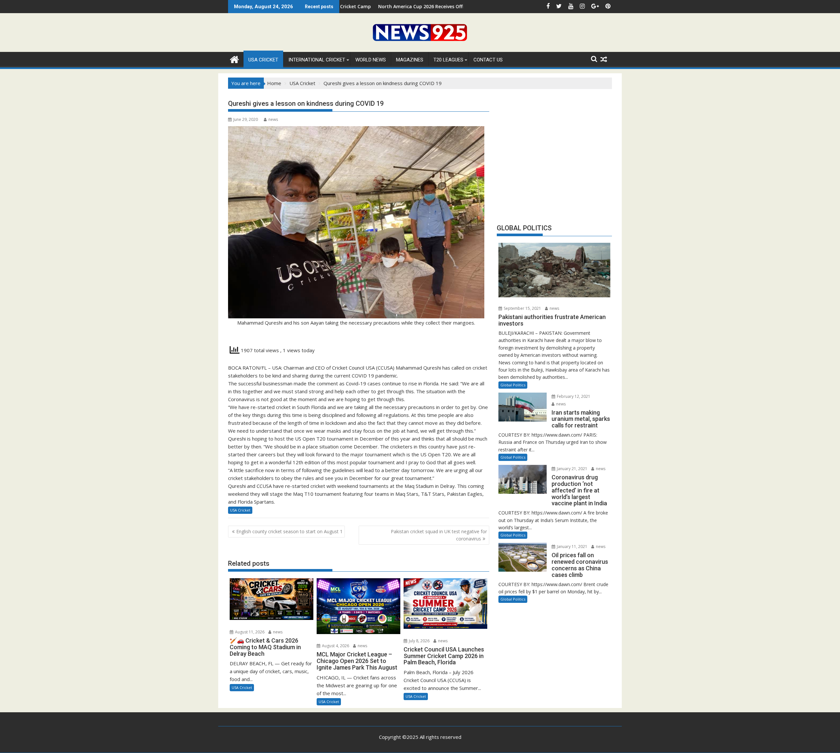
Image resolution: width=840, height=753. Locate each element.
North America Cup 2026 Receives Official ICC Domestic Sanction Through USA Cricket (428, 6)
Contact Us (488, 60)
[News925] (234, 58)
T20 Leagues (448, 60)
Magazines (409, 60)
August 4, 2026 (335, 646)
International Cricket (316, 60)
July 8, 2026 (419, 641)
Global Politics (512, 384)
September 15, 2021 (522, 308)
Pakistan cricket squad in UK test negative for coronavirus (439, 535)
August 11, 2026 (249, 632)
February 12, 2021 (573, 396)
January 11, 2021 (571, 546)
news (273, 119)
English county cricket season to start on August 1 (289, 531)
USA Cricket (263, 60)
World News (370, 60)
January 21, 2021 (571, 468)
